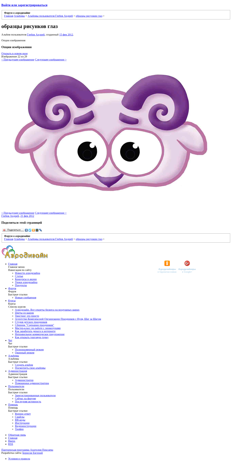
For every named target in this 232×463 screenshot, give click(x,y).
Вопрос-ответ (23, 413)
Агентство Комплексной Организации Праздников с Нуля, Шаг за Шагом (58, 319)
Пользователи (16, 386)
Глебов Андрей (36, 34)
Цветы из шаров (24, 312)
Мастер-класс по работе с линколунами (38, 328)
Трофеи (19, 429)
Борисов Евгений (32, 452)
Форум (12, 288)
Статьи (19, 276)
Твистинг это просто (27, 315)
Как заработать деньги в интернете (35, 331)
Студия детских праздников (31, 322)
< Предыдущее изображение (17, 59)
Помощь (13, 404)
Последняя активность (28, 401)
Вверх (11, 441)
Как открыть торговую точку (32, 337)
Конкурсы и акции (26, 279)
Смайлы (19, 416)
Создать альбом (24, 364)
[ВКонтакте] (26, 230)
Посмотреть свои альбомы (30, 367)
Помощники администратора (32, 383)
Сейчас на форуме (25, 398)
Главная (12, 263)
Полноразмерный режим (29, 349)
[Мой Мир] (37, 230)
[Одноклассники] (33, 230)
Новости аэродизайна (27, 273)
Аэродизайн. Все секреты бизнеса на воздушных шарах (47, 309)
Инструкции (22, 423)
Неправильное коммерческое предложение (40, 334)
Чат (10, 340)
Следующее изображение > (51, 59)
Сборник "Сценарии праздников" (34, 325)
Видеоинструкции (25, 426)
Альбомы (13, 355)
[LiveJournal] (40, 230)
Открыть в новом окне (14, 53)
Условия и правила (19, 458)
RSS (10, 444)
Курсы (12, 300)
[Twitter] (30, 230)
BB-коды (20, 419)
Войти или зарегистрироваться (24, 5)
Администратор (24, 380)
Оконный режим (24, 352)
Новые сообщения (25, 297)
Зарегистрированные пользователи (35, 395)
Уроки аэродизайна (26, 282)
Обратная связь (17, 434)
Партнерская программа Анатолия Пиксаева (27, 449)
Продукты (21, 285)
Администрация (17, 371)
